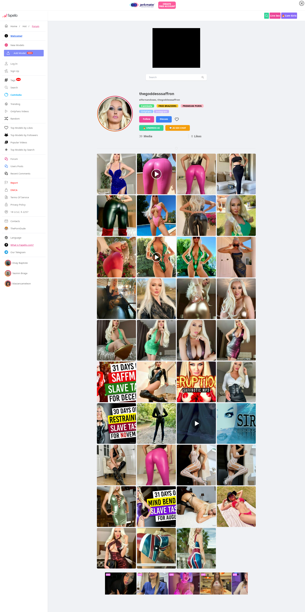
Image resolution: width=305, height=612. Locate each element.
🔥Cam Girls (289, 15)
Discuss (164, 118)
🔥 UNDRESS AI (151, 127)
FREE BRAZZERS (167, 105)
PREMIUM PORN (192, 105)
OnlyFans (146, 111)
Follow (146, 118)
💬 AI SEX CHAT (177, 127)
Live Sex (275, 15)
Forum (35, 26)
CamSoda (146, 105)
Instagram (161, 111)
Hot (25, 26)
